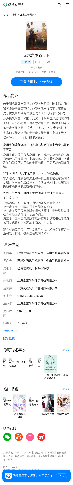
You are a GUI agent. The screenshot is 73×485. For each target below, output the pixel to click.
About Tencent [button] (23, 452)
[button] (13, 5)
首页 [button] (5, 14)
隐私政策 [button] (9, 338)
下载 (61, 475)
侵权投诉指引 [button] (57, 456)
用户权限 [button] (31, 456)
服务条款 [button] (38, 452)
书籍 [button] (14, 14)
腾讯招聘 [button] (61, 452)
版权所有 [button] (19, 456)
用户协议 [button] (8, 459)
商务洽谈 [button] (50, 452)
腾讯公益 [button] (8, 456)
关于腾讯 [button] (8, 452)
